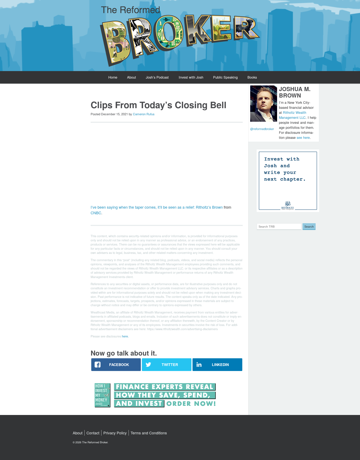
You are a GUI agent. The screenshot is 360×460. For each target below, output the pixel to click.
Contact (92, 432)
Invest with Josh (191, 77)
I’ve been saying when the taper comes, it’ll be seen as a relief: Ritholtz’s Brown (157, 207)
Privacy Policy (115, 432)
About (131, 77)
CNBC (96, 212)
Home (112, 77)
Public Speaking (225, 77)
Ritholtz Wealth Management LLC (292, 115)
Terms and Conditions (149, 432)
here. (125, 336)
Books (252, 77)
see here (303, 137)
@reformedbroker (262, 129)
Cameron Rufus (144, 114)
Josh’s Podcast (157, 77)
